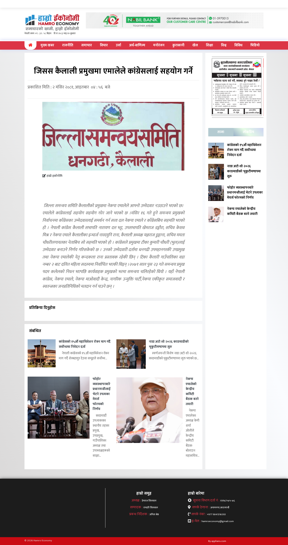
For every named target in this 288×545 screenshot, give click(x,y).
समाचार (86, 45)
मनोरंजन (158, 45)
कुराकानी (178, 45)
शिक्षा (209, 45)
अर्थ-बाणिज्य (137, 45)
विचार (104, 45)
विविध (238, 45)
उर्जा (118, 45)
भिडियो (255, 45)
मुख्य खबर (47, 45)
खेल (195, 45)
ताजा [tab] (220, 132)
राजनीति (67, 45)
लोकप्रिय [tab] (248, 132)
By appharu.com (217, 541)
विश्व (223, 45)
